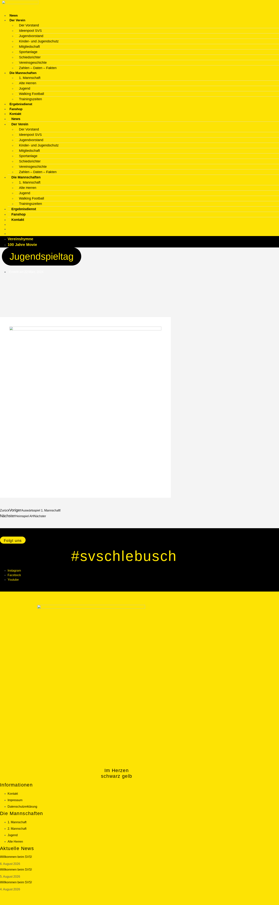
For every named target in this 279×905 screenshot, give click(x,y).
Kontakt (15, 114)
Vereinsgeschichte (33, 62)
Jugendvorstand (31, 36)
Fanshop (15, 109)
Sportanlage (28, 52)
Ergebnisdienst (20, 104)
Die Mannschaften (22, 73)
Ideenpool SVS (30, 31)
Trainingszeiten (30, 99)
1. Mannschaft (29, 78)
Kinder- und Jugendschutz (39, 41)
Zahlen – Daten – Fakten (38, 68)
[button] (13, 540)
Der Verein (17, 20)
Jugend (24, 88)
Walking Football (31, 94)
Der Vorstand (29, 25)
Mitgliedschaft (29, 47)
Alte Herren (27, 83)
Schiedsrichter (30, 57)
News (13, 15)
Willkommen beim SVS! (16, 856)
